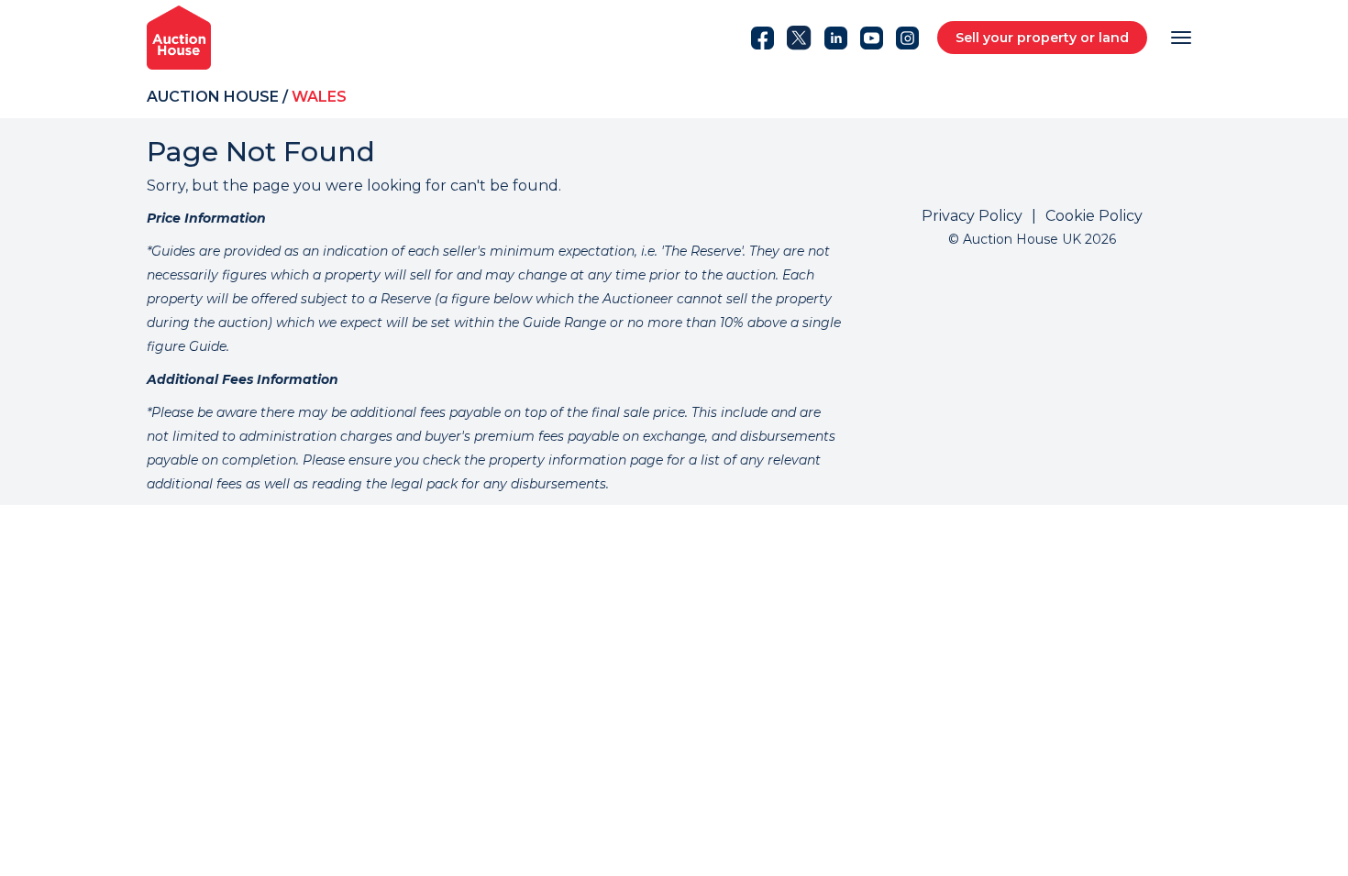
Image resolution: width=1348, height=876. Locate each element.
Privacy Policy (972, 215)
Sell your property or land (1042, 37)
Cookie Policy (1094, 215)
